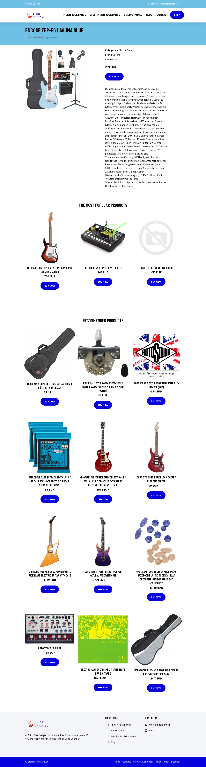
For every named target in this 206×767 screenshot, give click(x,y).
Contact (162, 14)
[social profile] (39, 3)
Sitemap (175, 761)
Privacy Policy (162, 761)
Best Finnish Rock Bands (105, 14)
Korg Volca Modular (49, 648)
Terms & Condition (143, 761)
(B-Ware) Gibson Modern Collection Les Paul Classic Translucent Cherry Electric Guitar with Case (103, 481)
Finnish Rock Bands (74, 14)
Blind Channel (133, 14)
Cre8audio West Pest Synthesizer (103, 268)
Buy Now (114, 76)
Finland (154, 3)
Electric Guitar (126, 50)
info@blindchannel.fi (169, 3)
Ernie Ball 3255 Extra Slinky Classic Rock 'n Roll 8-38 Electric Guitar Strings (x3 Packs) (50, 481)
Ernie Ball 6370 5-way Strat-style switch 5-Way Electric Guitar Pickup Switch (103, 387)
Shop (177, 14)
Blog (149, 14)
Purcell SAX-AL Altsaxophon (156, 268)
